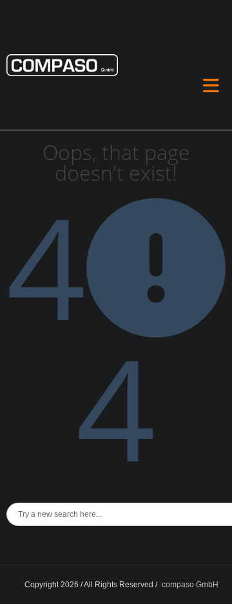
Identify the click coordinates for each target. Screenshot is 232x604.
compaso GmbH (190, 584)
